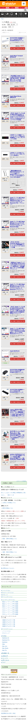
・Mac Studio (4, 648)
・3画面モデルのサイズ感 (8, 620)
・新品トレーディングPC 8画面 (9, 606)
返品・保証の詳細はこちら (10, 552)
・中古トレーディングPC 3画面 (9, 608)
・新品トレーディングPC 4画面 (9, 602)
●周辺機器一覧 (5, 653)
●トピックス (4, 658)
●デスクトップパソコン (7, 592)
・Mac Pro (4, 650)
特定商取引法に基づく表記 (8, 713)
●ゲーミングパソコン (7, 596)
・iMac (3, 644)
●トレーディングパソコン (8, 599)
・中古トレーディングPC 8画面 (9, 614)
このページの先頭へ (21, 481)
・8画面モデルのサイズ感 (8, 626)
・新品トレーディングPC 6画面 (9, 604)
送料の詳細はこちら (7, 508)
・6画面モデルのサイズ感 (8, 624)
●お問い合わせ (5, 660)
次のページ (22, 32)
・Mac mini (4, 646)
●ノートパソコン (5, 590)
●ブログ (3, 662)
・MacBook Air (5, 638)
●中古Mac (3, 636)
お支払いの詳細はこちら (9, 502)
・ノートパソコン (6, 631)
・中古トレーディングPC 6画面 (9, 612)
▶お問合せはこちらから (7, 568)
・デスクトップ (5, 633)
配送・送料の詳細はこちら (10, 538)
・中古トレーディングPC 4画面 (9, 610)
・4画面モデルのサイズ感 (8, 622)
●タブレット (4, 594)
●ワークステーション (7, 629)
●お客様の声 (4, 656)
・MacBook (4, 642)
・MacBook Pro (5, 640)
